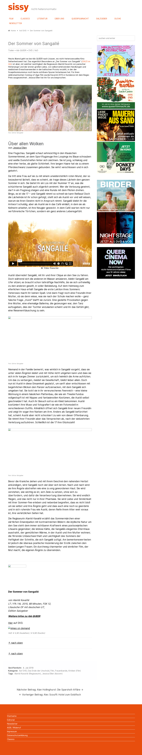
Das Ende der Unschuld (38, 670)
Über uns (59, 18)
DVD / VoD (33, 50)
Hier (10, 623)
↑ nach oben (15, 642)
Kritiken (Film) (75, 670)
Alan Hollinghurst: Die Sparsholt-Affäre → (50, 689)
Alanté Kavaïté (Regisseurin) (27, 673)
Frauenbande (61, 670)
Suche (117, 18)
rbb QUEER (21, 50)
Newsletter (15, 23)
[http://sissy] (32, 11)
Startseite (12, 716)
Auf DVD (23, 670)
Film (11, 18)
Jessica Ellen (20, 147)
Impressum (12, 731)
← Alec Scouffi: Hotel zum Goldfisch (50, 694)
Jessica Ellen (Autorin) (52, 673)
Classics (25, 18)
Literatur (42, 18)
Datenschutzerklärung (17, 735)
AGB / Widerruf (14, 727)
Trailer (11, 50)
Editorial (11, 720)
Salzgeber (101, 18)
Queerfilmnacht (80, 18)
